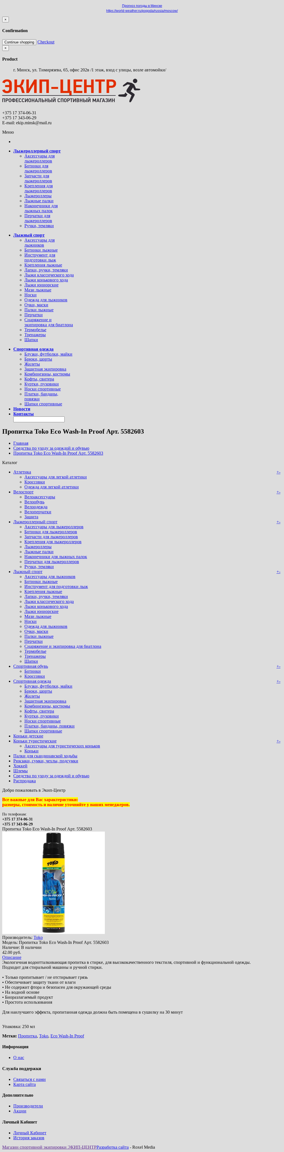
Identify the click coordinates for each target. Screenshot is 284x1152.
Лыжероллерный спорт (35, 521)
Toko (38, 937)
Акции (19, 1111)
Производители (28, 1106)
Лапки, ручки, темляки (46, 270)
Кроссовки (34, 482)
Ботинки (32, 671)
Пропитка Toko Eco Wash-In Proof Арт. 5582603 (58, 453)
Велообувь (34, 501)
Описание (11, 957)
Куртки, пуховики (41, 384)
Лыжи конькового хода (46, 280)
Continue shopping (19, 42)
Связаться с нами (29, 1079)
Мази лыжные (37, 290)
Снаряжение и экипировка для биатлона (48, 322)
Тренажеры (35, 334)
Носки (30, 294)
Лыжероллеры (38, 195)
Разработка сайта (113, 1147)
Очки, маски (36, 304)
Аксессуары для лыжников (39, 242)
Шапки (31, 339)
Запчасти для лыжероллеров (38, 178)
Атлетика (22, 472)
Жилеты (32, 364)
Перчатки (33, 314)
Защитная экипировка (45, 369)
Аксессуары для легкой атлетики (55, 477)
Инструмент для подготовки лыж (40, 257)
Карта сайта (24, 1084)
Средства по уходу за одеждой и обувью (51, 448)
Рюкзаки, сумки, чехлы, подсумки (45, 760)
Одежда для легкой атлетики (51, 487)
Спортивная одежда (32, 681)
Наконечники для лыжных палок (41, 208)
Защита (31, 516)
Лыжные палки (39, 200)
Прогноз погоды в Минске (142, 6)
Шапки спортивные (43, 404)
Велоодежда (35, 506)
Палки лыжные (39, 309)
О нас (18, 1057)
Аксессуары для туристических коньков (62, 746)
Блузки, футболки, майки (48, 354)
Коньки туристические (35, 741)
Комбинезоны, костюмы (47, 374)
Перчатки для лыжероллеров (38, 218)
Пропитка (27, 1036)
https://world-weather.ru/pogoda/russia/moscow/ (142, 11)
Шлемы (20, 770)
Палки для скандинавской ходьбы (45, 756)
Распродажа (24, 780)
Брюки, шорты (38, 359)
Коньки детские (28, 736)
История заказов (28, 1137)
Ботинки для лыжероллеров (38, 168)
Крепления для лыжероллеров (38, 188)
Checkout (45, 42)
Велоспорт (23, 492)
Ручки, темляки (39, 225)
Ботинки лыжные (41, 250)
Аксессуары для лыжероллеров (39, 158)
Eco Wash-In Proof (67, 1036)
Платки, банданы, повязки (49, 726)
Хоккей (20, 765)
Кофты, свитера (39, 379)
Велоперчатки (37, 511)
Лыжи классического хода (49, 275)
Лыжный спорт (27, 571)
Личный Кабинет (29, 1132)
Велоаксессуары (39, 497)
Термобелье (35, 329)
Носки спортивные (42, 389)
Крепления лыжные (43, 265)
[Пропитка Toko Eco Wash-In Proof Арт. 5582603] (53, 932)
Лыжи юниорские (41, 285)
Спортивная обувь (30, 666)
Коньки (31, 751)
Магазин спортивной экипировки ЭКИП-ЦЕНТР (49, 1147)
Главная (20, 443)
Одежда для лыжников (45, 299)
